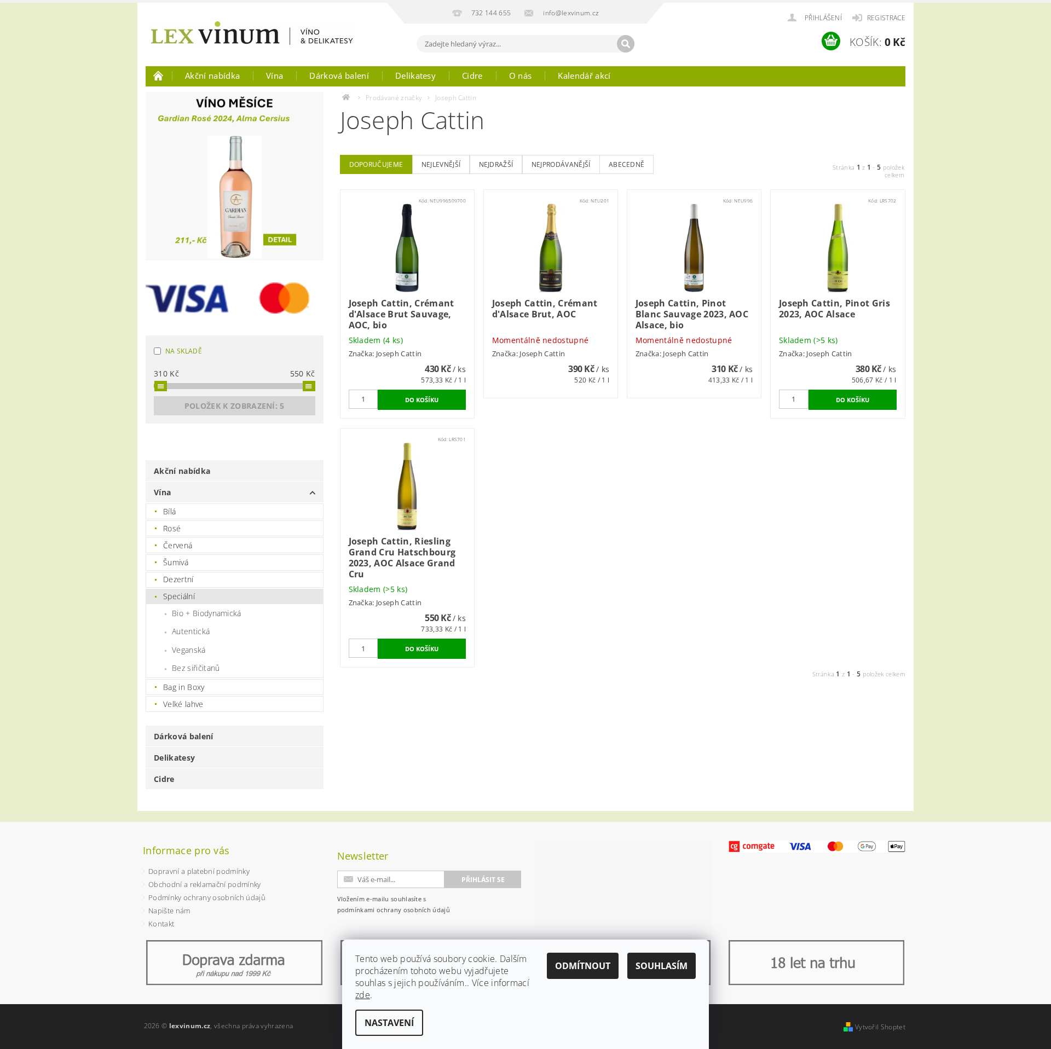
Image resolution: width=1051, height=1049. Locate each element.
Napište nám (169, 910)
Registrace (886, 17)
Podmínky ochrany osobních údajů (206, 897)
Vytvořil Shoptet (880, 1026)
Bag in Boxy (184, 687)
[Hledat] (625, 44)
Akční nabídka (212, 75)
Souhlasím (662, 966)
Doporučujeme (376, 164)
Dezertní (178, 579)
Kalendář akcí (584, 75)
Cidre (472, 75)
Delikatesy (415, 75)
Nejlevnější (441, 164)
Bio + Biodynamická (206, 613)
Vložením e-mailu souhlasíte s (394, 904)
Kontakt (161, 924)
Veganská (189, 650)
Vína (274, 75)
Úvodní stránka (159, 75)
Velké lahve (183, 704)
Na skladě (183, 351)
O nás (520, 75)
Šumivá (175, 562)
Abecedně (627, 164)
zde (362, 995)
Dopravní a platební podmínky (199, 871)
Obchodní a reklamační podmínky (204, 884)
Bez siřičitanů (196, 668)
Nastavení (389, 1023)
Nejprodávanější (561, 164)
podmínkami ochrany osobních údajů (394, 910)
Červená (177, 545)
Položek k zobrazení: (234, 406)
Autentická (191, 631)
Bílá (169, 511)
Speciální (179, 596)
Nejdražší (496, 164)
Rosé (172, 528)
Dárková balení (338, 75)
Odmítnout (582, 966)
